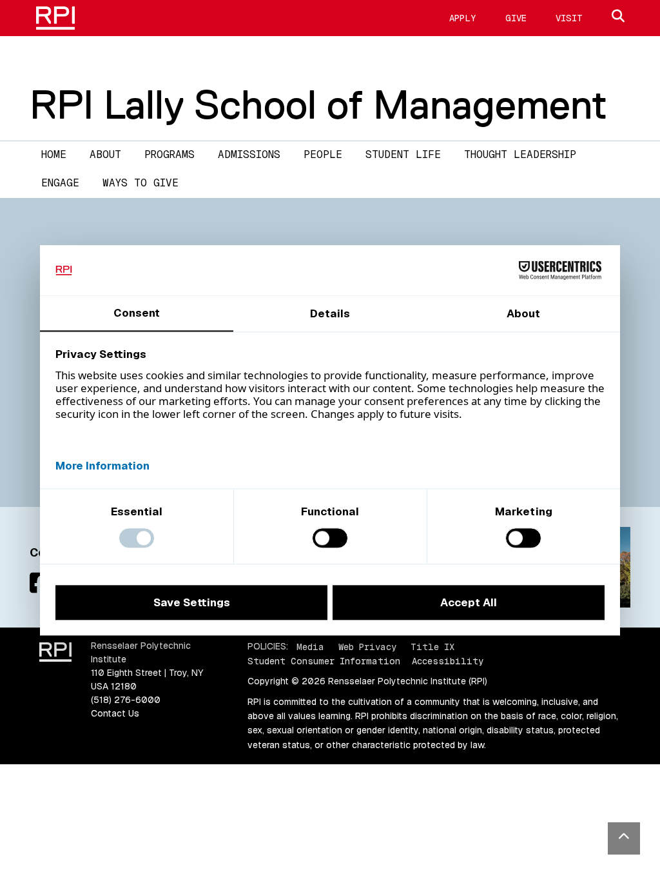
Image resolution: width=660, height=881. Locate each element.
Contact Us (115, 713)
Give (516, 18)
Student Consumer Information (324, 661)
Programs (169, 154)
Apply (462, 18)
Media (310, 646)
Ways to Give (140, 183)
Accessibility (447, 661)
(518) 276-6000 (125, 700)
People (323, 154)
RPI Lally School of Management (318, 104)
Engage (60, 183)
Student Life (403, 154)
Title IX (432, 646)
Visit (569, 18)
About (105, 154)
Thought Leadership (520, 154)
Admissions (249, 154)
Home (53, 154)
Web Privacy (367, 646)
